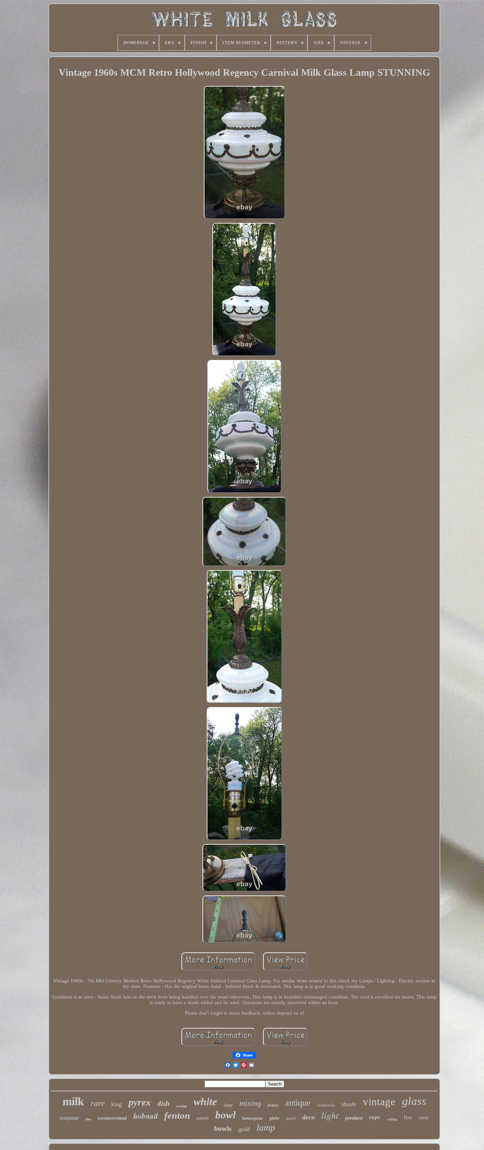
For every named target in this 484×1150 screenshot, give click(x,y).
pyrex (139, 1102)
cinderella (326, 1105)
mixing (250, 1103)
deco (308, 1117)
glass (414, 1101)
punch (291, 1118)
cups (374, 1117)
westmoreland (112, 1118)
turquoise (69, 1118)
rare (98, 1103)
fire (408, 1117)
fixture (273, 1105)
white (205, 1102)
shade (348, 1104)
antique (297, 1103)
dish (163, 1104)
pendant (354, 1118)
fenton (177, 1115)
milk (73, 1101)
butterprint (252, 1118)
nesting (181, 1106)
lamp (265, 1127)
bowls (223, 1128)
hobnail (145, 1115)
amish (203, 1118)
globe (274, 1118)
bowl (225, 1115)
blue (88, 1119)
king (116, 1104)
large (228, 1105)
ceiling (392, 1119)
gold (244, 1129)
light (329, 1115)
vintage (379, 1102)
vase (423, 1117)
